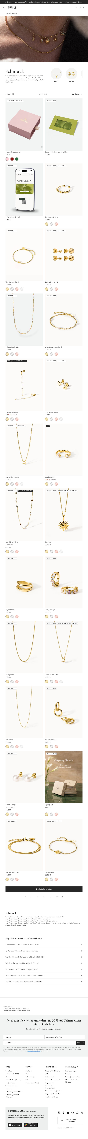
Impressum (49, 1083)
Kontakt (28, 1071)
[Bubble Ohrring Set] (63, 254)
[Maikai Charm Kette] (24, 450)
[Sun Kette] (63, 514)
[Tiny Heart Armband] (24, 254)
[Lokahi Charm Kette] (63, 647)
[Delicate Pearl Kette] (24, 320)
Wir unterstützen (12, 1086)
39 (57, 897)
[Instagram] (59, 1112)
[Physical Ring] (24, 582)
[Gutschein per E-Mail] (24, 189)
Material (8, 1077)
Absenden (80, 1043)
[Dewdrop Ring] (63, 450)
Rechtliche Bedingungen (50, 1087)
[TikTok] (63, 1112)
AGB (46, 1074)
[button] (76, 7)
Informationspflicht (52, 1080)
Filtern (8, 94)
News (27, 1074)
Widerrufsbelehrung (52, 1071)
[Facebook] (68, 1112)
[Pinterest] (81, 1112)
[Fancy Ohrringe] (63, 582)
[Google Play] (31, 1125)
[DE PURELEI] (12, 8)
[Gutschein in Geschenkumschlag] (63, 124)
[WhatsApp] (77, 1112)
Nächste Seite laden (44, 889)
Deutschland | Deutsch (71, 1120)
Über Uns (9, 1071)
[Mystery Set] (63, 777)
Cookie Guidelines (51, 1097)
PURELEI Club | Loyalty (13, 1080)
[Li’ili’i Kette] (24, 712)
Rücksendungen (71, 1071)
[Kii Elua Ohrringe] (63, 712)
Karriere (8, 1089)
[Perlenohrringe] (24, 777)
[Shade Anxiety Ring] (63, 189)
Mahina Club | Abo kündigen (71, 1081)
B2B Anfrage (29, 1077)
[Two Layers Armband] (24, 845)
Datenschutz (50, 1077)
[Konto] (80, 7)
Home (8, 13)
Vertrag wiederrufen (72, 1077)
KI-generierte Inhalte (52, 1094)
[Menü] (3, 7)
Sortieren (75, 94)
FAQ (26, 1080)
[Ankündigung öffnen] (44, 2)
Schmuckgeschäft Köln (14, 1092)
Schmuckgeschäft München (12, 1096)
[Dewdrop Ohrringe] (24, 385)
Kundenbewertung (32, 1083)
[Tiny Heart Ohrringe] (63, 385)
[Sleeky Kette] (24, 647)
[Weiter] (62, 897)
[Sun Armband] (63, 845)
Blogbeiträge (10, 1083)
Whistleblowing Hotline (53, 1091)
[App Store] (15, 1125)
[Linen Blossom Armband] (63, 320)
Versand (68, 1074)
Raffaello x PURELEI (12, 1074)
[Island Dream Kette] (24, 514)
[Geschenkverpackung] (24, 124)
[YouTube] (72, 1112)
